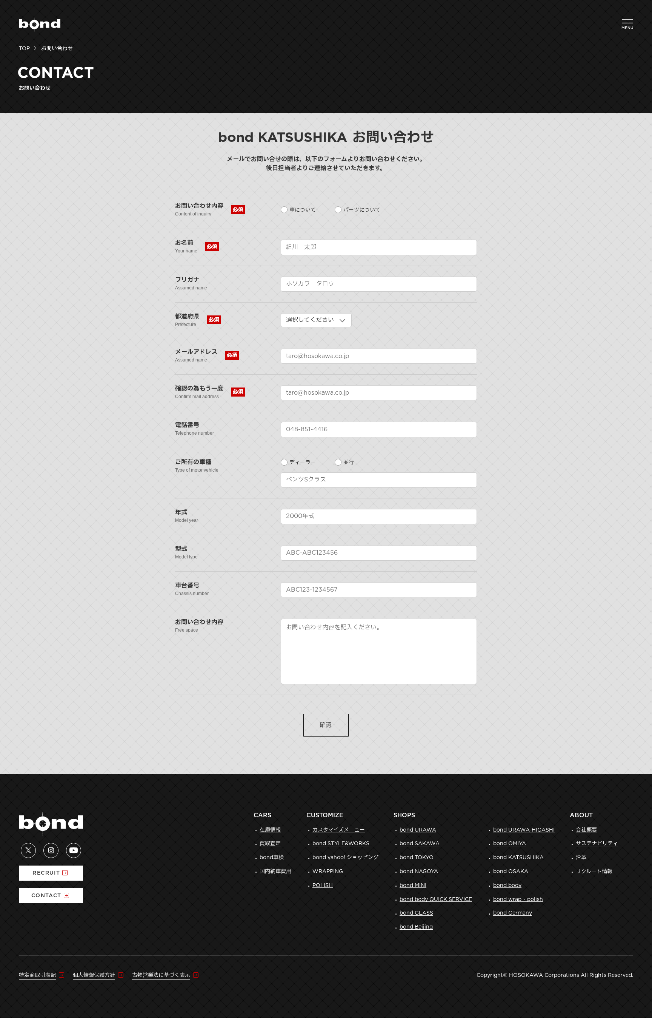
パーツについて (361, 210)
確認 (326, 725)
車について (302, 210)
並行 (348, 462)
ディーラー (302, 462)
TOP (24, 48)
